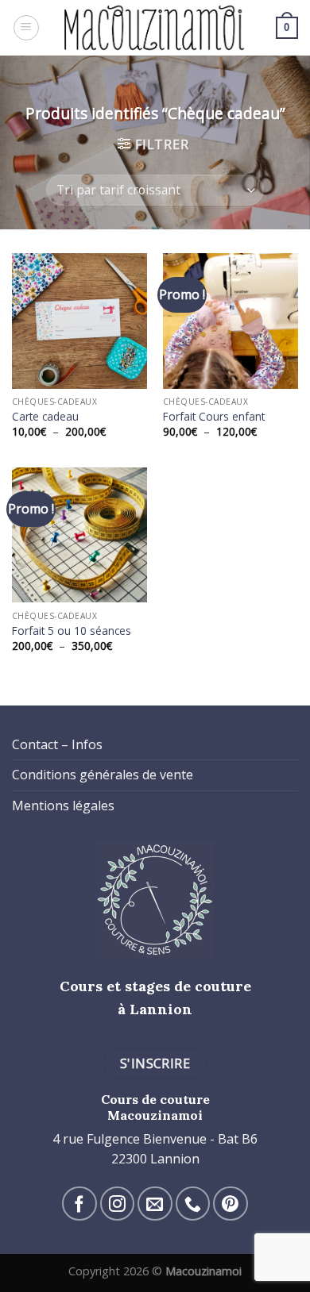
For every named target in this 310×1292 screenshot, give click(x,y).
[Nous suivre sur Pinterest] (230, 1203)
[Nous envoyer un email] (155, 1203)
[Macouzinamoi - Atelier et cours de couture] (155, 28)
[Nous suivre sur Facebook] (79, 1203)
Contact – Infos (57, 744)
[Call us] (193, 1203)
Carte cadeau (45, 417)
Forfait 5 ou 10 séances (71, 631)
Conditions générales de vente (102, 774)
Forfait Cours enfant (214, 417)
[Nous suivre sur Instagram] (117, 1203)
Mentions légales (63, 805)
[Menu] (26, 27)
